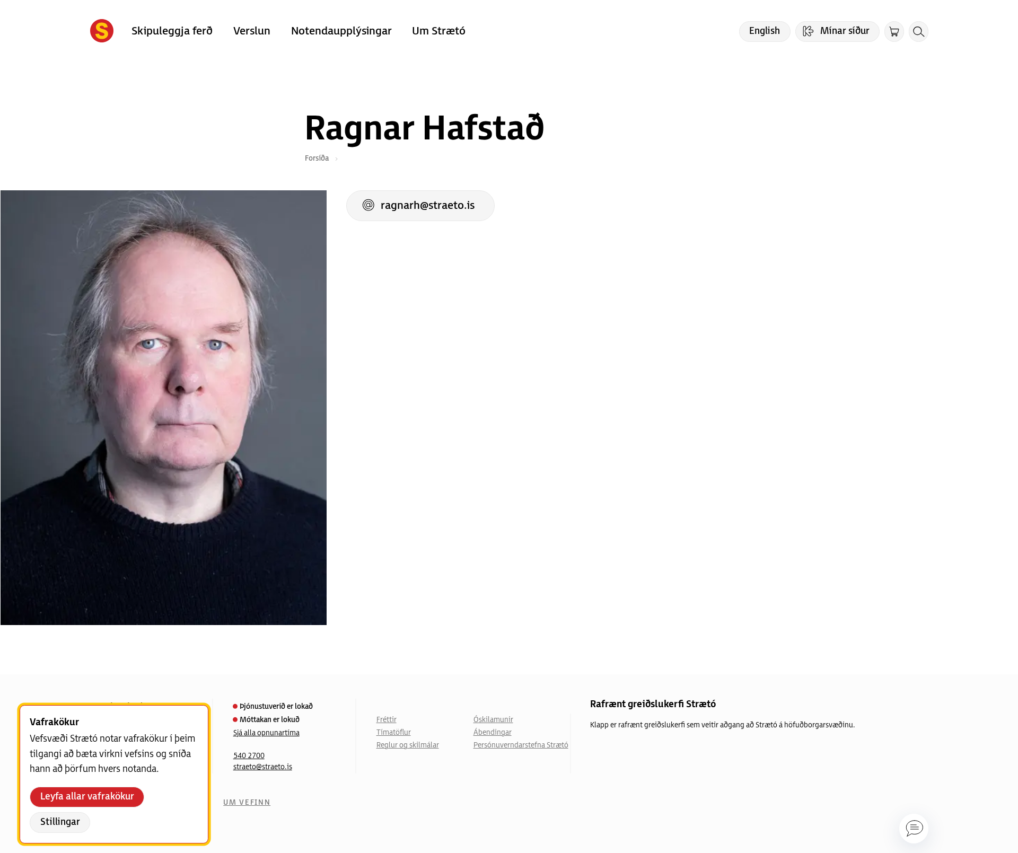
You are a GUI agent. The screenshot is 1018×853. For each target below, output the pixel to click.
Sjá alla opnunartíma (266, 733)
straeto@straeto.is (262, 767)
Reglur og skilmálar (407, 745)
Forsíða (317, 158)
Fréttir (386, 720)
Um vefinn (246, 802)
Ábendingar (492, 732)
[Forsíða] (102, 32)
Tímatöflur (393, 732)
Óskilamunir (493, 720)
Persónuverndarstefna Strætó (520, 745)
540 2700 (249, 756)
